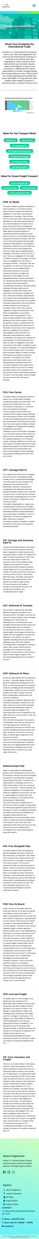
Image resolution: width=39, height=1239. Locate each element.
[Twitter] (9, 1172)
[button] (34, 5)
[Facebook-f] (4, 1172)
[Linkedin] (13, 1172)
